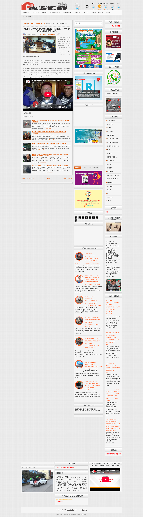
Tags (84, 167)
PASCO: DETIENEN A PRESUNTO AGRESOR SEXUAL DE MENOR (49, 143)
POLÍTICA (86, 12)
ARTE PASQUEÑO (55, 12)
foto (108, 150)
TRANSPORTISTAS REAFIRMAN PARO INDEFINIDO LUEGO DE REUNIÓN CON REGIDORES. (47, 30)
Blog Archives (94, 167)
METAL (109, 164)
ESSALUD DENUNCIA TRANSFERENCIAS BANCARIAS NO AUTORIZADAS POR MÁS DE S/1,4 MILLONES (93, 364)
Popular (77, 167)
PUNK (109, 190)
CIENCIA (109, 128)
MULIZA (109, 168)
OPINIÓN (108, 12)
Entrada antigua (67, 178)
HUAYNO (109, 153)
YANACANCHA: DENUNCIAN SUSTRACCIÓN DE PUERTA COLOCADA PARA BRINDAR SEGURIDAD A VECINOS (113, 367)
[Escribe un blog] (26, 113)
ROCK (109, 193)
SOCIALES (110, 197)
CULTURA (110, 131)
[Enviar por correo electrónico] (24, 113)
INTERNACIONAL (27, 17)
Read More (49, 128)
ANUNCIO (110, 124)
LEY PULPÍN (110, 161)
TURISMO (35, 12)
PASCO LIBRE (70, 510)
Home (25, 23)
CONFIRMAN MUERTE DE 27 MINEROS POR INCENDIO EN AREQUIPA (50, 165)
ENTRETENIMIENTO (113, 146)
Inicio (48, 178)
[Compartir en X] (28, 113)
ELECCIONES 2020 (112, 139)
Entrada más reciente (28, 178)
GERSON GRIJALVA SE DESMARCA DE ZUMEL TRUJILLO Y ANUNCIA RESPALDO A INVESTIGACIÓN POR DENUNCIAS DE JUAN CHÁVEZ (87, 344)
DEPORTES (78, 12)
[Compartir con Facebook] (30, 113)
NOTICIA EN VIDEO (67, 12)
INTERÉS (44, 12)
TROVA (109, 201)
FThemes (84, 514)
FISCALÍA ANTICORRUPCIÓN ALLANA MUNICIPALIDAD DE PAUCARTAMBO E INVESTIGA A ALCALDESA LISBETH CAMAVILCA (87, 258)
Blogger (84, 510)
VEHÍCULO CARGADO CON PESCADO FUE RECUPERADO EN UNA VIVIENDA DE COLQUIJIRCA (92, 385)
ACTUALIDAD (26, 12)
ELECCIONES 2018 (112, 142)
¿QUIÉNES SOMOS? (97, 12)
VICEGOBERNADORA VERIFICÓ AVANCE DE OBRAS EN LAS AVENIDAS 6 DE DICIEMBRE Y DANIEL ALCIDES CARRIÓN (113, 395)
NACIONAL (110, 172)
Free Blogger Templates (70, 514)
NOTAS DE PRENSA (113, 175)
